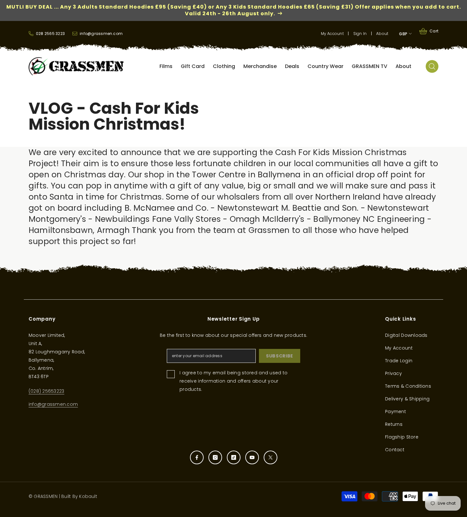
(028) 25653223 (46, 391)
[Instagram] (215, 457)
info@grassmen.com (53, 404)
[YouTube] (252, 457)
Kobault (88, 496)
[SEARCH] (432, 66)
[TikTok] (233, 457)
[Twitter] (270, 457)
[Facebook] (197, 457)
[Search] (432, 66)
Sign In (360, 33)
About (382, 33)
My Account (332, 33)
